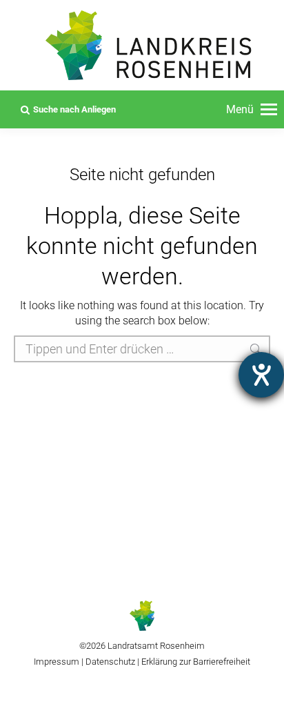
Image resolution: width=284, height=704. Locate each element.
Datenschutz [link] (110, 661)
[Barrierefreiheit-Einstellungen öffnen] (261, 375)
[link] (252, 109)
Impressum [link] (56, 661)
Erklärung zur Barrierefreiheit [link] (194, 661)
